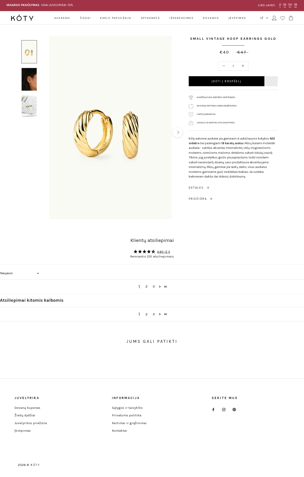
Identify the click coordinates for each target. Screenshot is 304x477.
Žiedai (85, 18)
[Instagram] (223, 409)
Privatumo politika (126, 415)
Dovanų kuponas (27, 408)
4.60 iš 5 (163, 252)
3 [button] (154, 286)
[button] (160, 286)
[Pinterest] (234, 409)
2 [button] (147, 286)
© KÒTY (33, 465)
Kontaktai (119, 431)
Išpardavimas (181, 18)
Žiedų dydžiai (24, 415)
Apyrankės (150, 18)
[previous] (43, 132)
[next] (177, 132)
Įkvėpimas (237, 18)
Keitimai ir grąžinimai (129, 423)
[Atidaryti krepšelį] (291, 18)
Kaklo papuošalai (116, 18)
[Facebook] (213, 409)
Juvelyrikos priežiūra (30, 423)
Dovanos (211, 18)
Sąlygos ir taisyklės (127, 408)
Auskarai (62, 18)
